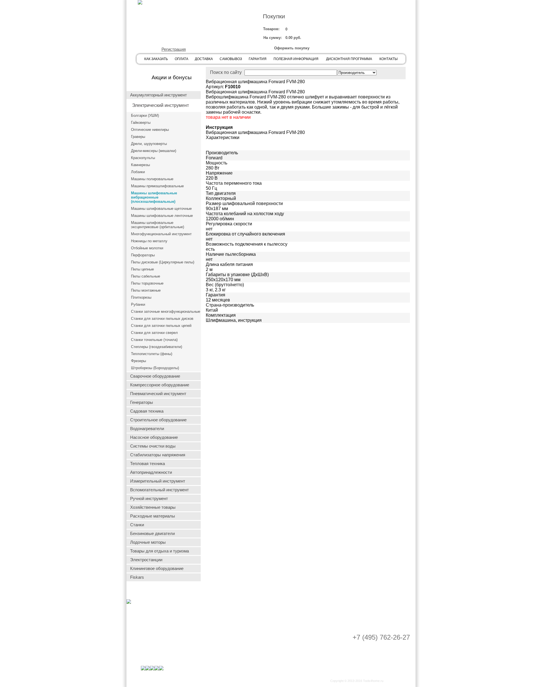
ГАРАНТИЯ (257, 59)
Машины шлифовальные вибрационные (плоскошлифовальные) (154, 197)
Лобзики (138, 172)
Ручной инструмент (149, 498)
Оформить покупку (291, 48)
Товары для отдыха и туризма (159, 551)
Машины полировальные (152, 179)
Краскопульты (143, 158)
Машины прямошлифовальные (157, 186)
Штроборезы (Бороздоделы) (155, 368)
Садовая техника (146, 411)
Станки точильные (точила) (154, 340)
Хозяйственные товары (153, 507)
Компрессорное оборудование (159, 385)
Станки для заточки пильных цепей (161, 325)
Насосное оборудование (154, 437)
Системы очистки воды (153, 446)
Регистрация (173, 49)
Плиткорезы (141, 297)
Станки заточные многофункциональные (165, 311)
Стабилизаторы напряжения (157, 455)
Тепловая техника (147, 463)
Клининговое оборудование (156, 568)
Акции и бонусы (172, 77)
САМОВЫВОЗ (231, 59)
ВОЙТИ (173, 32)
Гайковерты (140, 122)
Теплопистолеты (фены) (151, 354)
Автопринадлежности (151, 472)
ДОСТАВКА (204, 59)
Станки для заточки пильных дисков (162, 318)
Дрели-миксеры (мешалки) (153, 151)
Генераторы (141, 402)
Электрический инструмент (160, 105)
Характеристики (222, 137)
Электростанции (146, 560)
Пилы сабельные (145, 276)
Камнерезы (140, 165)
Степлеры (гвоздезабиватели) (156, 347)
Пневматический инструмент (158, 393)
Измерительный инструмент (157, 481)
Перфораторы (143, 255)
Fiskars (137, 577)
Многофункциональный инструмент (161, 234)
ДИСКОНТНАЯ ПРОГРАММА (349, 59)
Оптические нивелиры (150, 129)
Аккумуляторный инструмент (158, 95)
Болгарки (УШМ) (145, 115)
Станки (137, 525)
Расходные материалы (152, 516)
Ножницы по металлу (149, 241)
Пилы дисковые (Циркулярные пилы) (162, 262)
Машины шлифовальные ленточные (162, 215)
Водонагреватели (147, 428)
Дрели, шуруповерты (149, 144)
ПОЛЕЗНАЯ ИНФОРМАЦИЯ (296, 59)
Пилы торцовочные (147, 283)
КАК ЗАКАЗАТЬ (156, 59)
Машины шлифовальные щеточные (161, 208)
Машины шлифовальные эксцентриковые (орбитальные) (157, 225)
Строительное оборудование (158, 420)
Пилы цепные (142, 269)
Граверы (138, 137)
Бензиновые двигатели (152, 533)
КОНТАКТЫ (388, 59)
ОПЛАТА (181, 59)
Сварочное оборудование (155, 376)
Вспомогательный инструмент (159, 490)
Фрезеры (138, 361)
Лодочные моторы (148, 542)
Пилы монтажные (146, 290)
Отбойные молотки (147, 248)
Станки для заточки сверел (154, 333)
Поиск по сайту (226, 72)
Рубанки (138, 304)
